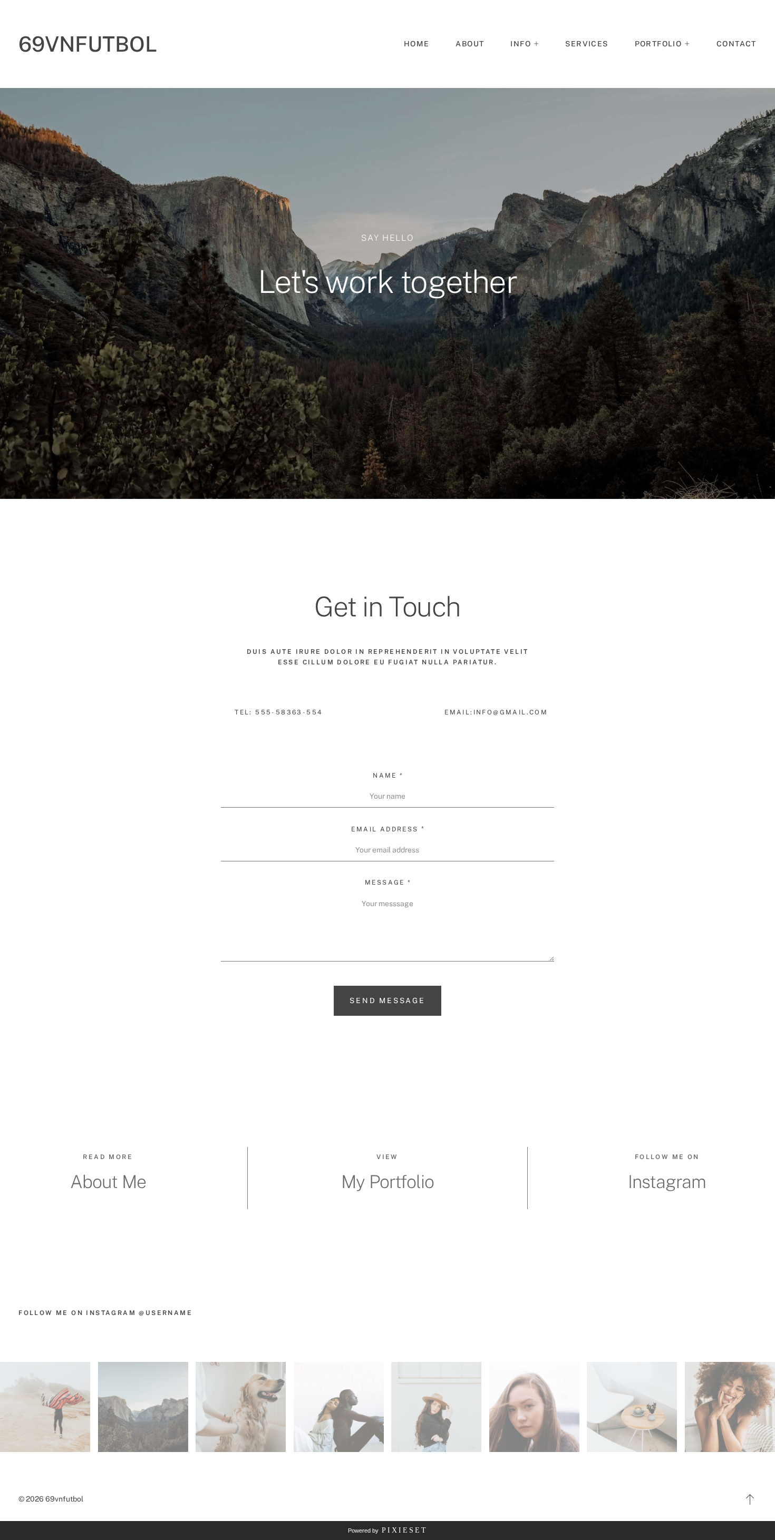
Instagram (667, 1181)
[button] (524, 44)
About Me (108, 1181)
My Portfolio (387, 1181)
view (387, 1157)
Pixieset (405, 1530)
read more (108, 1157)
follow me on (667, 1157)
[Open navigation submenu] (687, 44)
